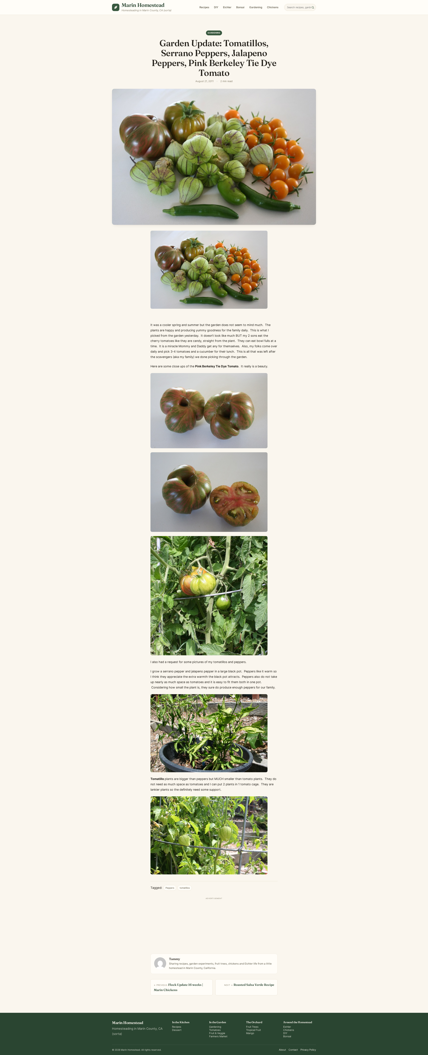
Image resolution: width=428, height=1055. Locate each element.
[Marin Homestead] (115, 7)
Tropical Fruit (253, 1030)
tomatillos (185, 887)
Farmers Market (218, 1036)
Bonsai (240, 7)
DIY (216, 7)
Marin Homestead (143, 5)
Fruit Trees (252, 1026)
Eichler (227, 7)
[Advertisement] (214, 924)
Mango (250, 1033)
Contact (293, 1049)
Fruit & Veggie (217, 1033)
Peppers (170, 887)
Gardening (255, 7)
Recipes (204, 7)
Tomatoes (215, 1030)
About (282, 1049)
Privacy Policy (308, 1049)
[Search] (312, 7)
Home (167, 26)
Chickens (272, 7)
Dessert (176, 1030)
